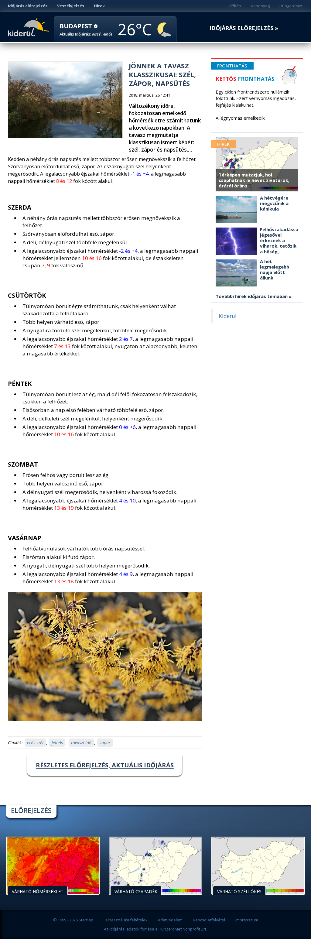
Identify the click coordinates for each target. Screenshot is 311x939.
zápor (105, 742)
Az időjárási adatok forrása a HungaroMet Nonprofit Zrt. (155, 929)
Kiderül (29, 26)
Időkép (234, 6)
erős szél (35, 742)
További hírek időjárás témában (252, 296)
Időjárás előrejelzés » (244, 28)
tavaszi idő (81, 742)
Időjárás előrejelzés (27, 6)
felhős (57, 742)
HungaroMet (290, 6)
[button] (86, 29)
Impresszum (246, 920)
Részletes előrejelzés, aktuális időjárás (105, 765)
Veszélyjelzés (70, 6)
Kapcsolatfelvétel (209, 920)
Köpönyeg (260, 6)
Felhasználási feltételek (126, 920)
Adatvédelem (170, 920)
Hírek (99, 6)
